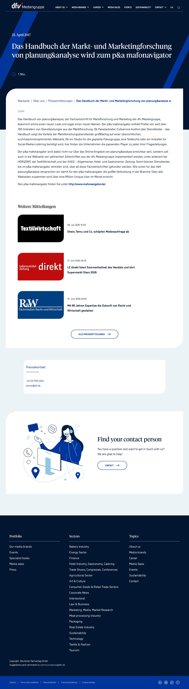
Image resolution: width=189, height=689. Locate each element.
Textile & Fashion (79, 644)
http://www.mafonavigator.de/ (87, 184)
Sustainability (77, 633)
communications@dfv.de (52, 664)
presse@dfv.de (33, 385)
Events (13, 552)
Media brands (137, 552)
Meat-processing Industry (85, 615)
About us (134, 546)
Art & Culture (77, 581)
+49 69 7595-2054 (35, 380)
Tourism (74, 650)
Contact (134, 581)
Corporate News (79, 592)
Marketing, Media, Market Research (91, 610)
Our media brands (20, 546)
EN (172, 7)
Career (133, 558)
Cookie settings (88, 682)
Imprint (12, 682)
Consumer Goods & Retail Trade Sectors (93, 586)
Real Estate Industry (81, 627)
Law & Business (79, 604)
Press (12, 569)
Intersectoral (77, 598)
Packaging (75, 621)
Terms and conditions (29, 682)
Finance (74, 558)
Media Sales (136, 563)
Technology (76, 638)
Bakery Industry (79, 546)
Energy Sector (78, 552)
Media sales (16, 563)
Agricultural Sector (81, 575)
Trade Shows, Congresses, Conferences (93, 569)
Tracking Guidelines (69, 682)
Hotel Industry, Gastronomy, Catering (91, 563)
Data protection (49, 682)
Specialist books (19, 558)
